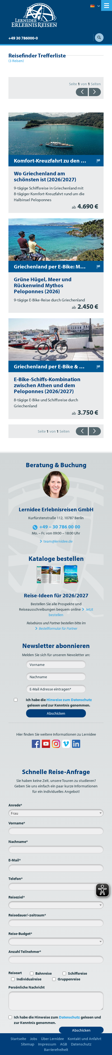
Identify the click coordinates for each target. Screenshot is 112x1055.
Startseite (18, 1038)
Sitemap (27, 1044)
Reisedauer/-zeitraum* (27, 915)
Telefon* (15, 878)
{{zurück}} (82, 92)
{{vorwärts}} (95, 92)
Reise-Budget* (20, 933)
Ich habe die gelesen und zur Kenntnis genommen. (59, 702)
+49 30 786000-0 (23, 38)
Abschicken (56, 713)
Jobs (33, 1038)
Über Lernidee (52, 1038)
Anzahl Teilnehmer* (24, 951)
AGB (63, 1044)
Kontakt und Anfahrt (84, 1038)
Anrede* (15, 805)
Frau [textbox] (14, 813)
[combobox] (56, 813)
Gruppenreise (69, 979)
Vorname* (16, 823)
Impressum (47, 1044)
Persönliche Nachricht (26, 987)
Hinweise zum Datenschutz (69, 699)
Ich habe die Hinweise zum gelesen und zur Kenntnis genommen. (57, 1020)
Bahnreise (43, 973)
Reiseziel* (16, 897)
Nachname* (18, 841)
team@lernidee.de (58, 541)
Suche (99, 37)
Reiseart (15, 972)
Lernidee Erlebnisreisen (34, 15)
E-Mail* (14, 860)
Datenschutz (69, 1017)
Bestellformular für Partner (58, 628)
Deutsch (95, 6)
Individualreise (29, 979)
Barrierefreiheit (56, 1049)
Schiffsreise (77, 973)
